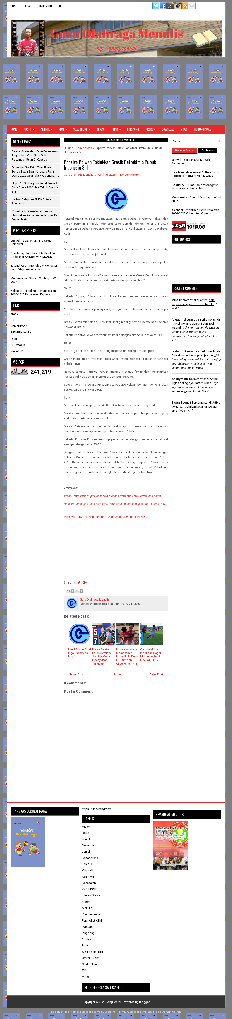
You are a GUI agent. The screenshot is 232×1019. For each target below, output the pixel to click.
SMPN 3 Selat (90, 958)
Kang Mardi (114, 1002)
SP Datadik (18, 345)
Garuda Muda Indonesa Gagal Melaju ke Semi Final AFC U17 (150, 655)
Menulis (87, 908)
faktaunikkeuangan (185, 319)
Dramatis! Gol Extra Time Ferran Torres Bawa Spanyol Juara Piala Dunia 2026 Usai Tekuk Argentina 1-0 (35, 171)
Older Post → (158, 674)
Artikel (47, 129)
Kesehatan (89, 883)
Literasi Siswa (91, 895)
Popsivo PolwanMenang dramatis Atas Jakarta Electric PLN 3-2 (105, 516)
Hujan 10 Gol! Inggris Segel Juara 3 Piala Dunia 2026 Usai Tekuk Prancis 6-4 (35, 187)
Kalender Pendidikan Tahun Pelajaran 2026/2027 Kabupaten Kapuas (34, 292)
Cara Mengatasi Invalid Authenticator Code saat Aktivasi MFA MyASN (34, 254)
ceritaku (87, 839)
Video (184, 129)
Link (117, 129)
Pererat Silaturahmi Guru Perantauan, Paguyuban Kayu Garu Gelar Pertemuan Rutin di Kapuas (35, 155)
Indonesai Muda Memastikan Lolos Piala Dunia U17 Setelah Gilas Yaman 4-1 (127, 656)
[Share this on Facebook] (75, 582)
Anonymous (180, 379)
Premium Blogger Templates (134, 1011)
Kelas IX (87, 864)
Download (168, 129)
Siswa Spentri (181, 402)
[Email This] (68, 591)
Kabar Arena (84, 148)
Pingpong (133, 129)
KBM (63, 129)
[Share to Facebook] (81, 591)
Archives (207, 150)
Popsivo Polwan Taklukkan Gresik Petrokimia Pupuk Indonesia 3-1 (110, 164)
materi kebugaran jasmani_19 (200, 355)
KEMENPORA (19, 326)
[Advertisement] (116, 90)
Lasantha (110, 1011)
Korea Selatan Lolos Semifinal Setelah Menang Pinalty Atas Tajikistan (102, 656)
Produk (150, 129)
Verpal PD (17, 351)
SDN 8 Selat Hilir (92, 951)
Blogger (144, 1002)
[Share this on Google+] (85, 582)
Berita (85, 832)
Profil (29, 129)
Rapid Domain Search (168, 1011)
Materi (86, 901)
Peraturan (88, 926)
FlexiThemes (72, 1011)
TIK (60, 6)
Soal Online (81, 129)
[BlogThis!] (72, 591)
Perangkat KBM (92, 920)
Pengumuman (91, 914)
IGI (12, 320)
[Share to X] (77, 591)
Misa (175, 300)
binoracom (45, 6)
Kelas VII (87, 870)
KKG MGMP (89, 889)
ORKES (102, 129)
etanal (28, 6)
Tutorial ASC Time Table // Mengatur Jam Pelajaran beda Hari (34, 267)
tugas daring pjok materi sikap (191, 383)
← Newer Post (74, 674)
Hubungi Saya (202, 129)
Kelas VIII (88, 876)
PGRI (14, 338)
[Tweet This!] (79, 582)
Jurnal (86, 851)
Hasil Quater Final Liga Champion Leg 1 (79, 653)
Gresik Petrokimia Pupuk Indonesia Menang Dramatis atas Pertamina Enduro (112, 496)
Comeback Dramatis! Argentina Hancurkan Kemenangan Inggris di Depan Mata (34, 215)
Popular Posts (184, 150)
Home (14, 6)
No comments (129, 174)
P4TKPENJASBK (21, 332)
